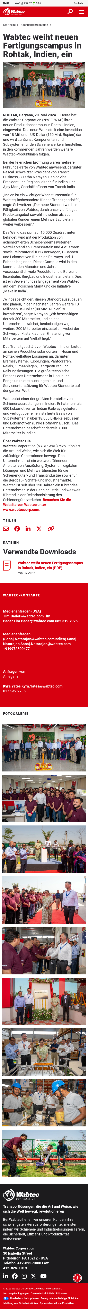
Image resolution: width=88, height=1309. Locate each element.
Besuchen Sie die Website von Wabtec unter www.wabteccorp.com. (37, 505)
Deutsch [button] (78, 3)
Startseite (9, 24)
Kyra (7, 686)
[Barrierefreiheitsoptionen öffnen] (77, 1278)
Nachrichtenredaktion (34, 24)
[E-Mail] (6, 530)
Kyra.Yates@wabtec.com (42, 686)
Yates (16, 686)
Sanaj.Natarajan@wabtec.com (29, 639)
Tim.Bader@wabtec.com (23, 616)
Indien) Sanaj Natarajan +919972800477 (39, 644)
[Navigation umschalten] (82, 12)
